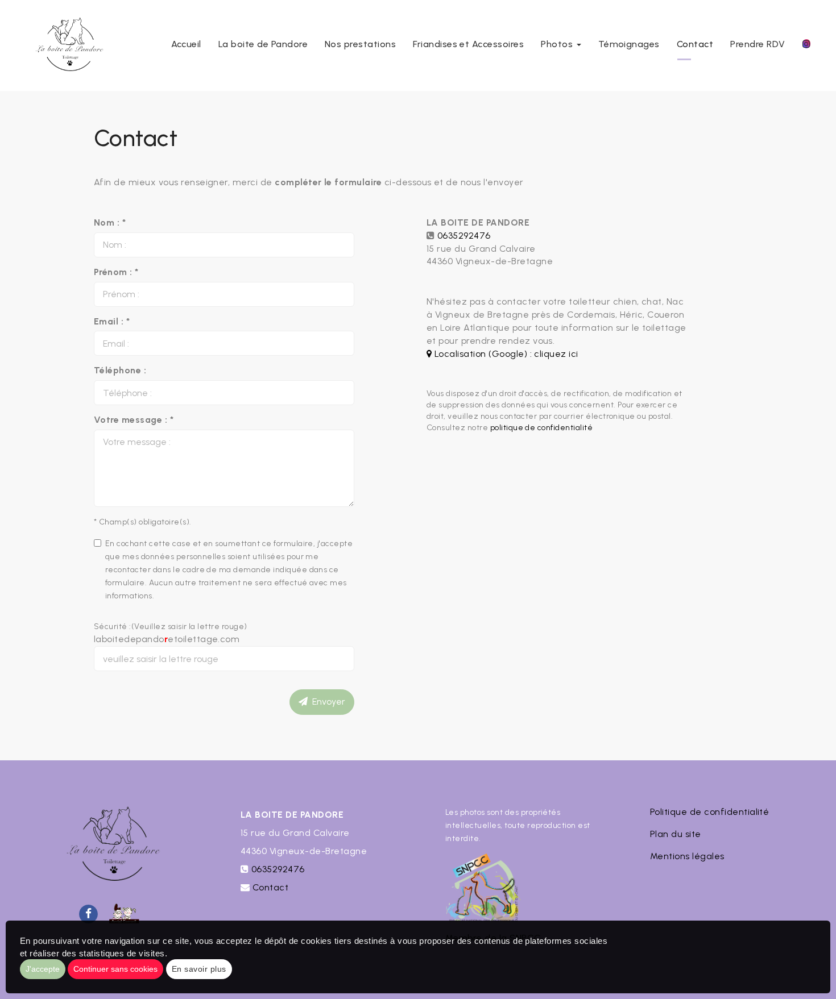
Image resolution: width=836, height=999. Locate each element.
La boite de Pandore (263, 44)
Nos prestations (360, 44)
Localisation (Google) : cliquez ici (505, 353)
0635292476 (464, 235)
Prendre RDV (757, 44)
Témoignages (629, 44)
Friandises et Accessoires (468, 44)
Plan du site (675, 834)
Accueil (186, 44)
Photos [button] (558, 44)
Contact (695, 44)
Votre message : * (133, 419)
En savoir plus (199, 968)
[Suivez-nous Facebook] (88, 913)
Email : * (112, 321)
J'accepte (43, 968)
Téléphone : (120, 370)
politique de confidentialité (541, 427)
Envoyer (326, 701)
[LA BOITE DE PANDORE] (67, 45)
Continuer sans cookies (115, 968)
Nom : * (110, 222)
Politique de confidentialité (709, 811)
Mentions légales (687, 856)
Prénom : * (116, 272)
